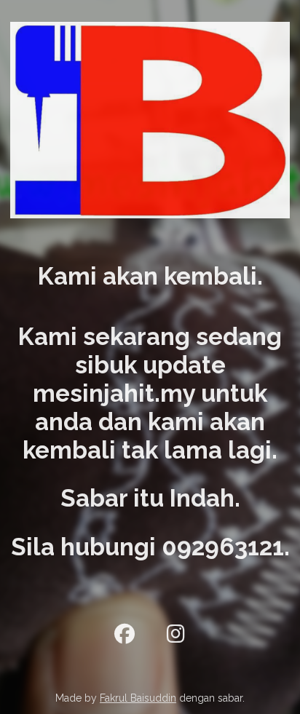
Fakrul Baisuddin (138, 698)
